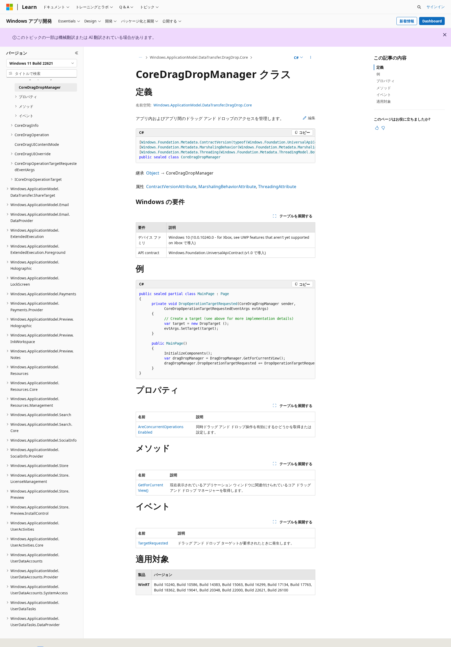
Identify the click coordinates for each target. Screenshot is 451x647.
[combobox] (41, 63)
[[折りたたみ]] (76, 53)
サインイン (435, 6)
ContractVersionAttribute (171, 186)
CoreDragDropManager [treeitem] (40, 87)
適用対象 (383, 101)
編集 (311, 117)
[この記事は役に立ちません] (383, 128)
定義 (380, 67)
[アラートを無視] (445, 35)
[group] (225, 150)
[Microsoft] (9, 7)
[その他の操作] (310, 57)
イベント (383, 94)
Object (152, 173)
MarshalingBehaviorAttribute (227, 186)
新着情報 (407, 21)
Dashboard (432, 21)
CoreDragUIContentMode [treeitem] (37, 144)
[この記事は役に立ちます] (377, 128)
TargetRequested (153, 543)
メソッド (383, 87)
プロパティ (385, 80)
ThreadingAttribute (277, 186)
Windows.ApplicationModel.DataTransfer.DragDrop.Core (199, 57)
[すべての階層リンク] (140, 57)
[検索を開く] (419, 7)
